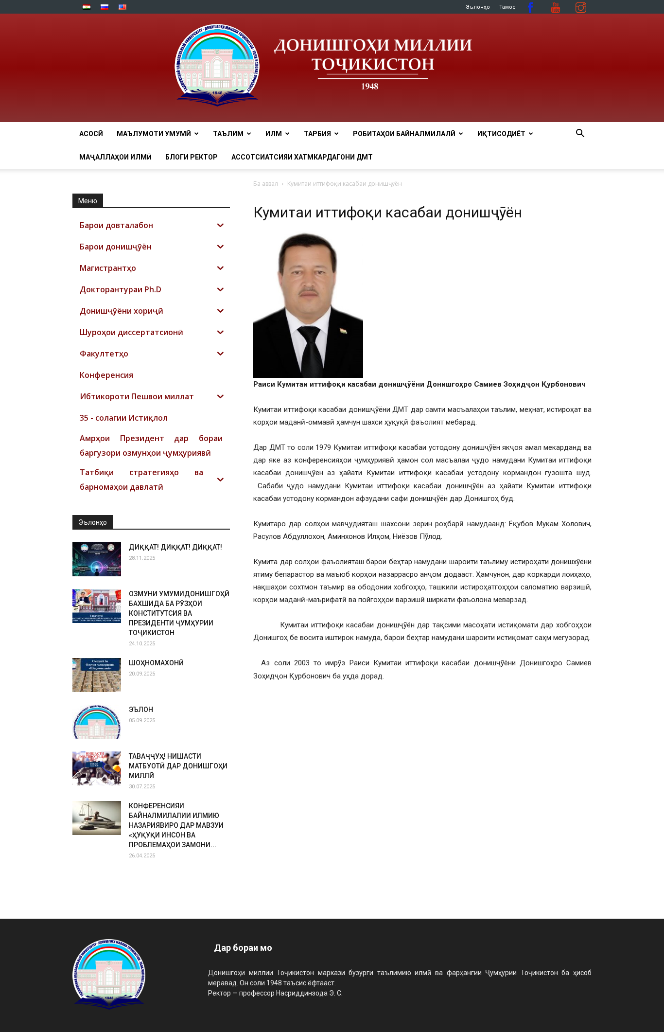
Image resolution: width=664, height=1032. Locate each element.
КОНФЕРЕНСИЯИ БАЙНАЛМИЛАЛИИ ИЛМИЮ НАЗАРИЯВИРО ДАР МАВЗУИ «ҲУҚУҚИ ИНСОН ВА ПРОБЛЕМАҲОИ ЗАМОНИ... (176, 825)
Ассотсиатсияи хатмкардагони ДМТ (302, 157)
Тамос (507, 7)
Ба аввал (265, 183)
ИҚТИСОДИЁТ (501, 134)
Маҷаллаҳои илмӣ (115, 157)
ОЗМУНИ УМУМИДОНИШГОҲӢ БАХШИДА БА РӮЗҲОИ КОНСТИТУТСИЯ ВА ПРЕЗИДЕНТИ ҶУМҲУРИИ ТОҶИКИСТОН (179, 613)
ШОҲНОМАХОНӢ (156, 663)
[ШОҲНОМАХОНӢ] (96, 675)
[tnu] (332, 68)
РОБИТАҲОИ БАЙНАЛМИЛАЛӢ (404, 134)
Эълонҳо (478, 7)
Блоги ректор (191, 157)
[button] (580, 134)
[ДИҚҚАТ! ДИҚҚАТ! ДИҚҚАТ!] (96, 559)
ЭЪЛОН (141, 709)
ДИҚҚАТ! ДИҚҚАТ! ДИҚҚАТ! (175, 547)
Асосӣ (91, 134)
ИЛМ (273, 134)
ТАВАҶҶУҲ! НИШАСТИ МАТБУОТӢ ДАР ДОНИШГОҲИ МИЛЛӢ (178, 766)
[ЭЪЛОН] (96, 722)
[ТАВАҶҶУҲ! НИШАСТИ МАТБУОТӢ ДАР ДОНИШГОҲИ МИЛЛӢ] (96, 768)
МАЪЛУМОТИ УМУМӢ (154, 134)
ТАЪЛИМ (228, 134)
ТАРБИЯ (317, 134)
